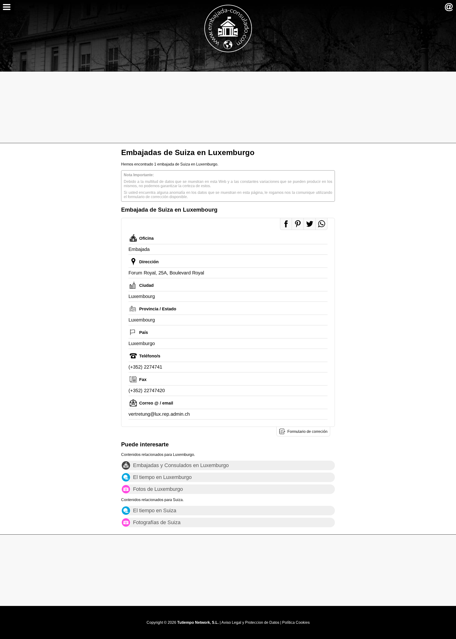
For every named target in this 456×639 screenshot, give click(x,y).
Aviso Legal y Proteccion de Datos (250, 622)
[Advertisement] (228, 107)
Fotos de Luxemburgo (158, 489)
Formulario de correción (307, 431)
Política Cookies (296, 622)
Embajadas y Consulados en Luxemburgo (181, 465)
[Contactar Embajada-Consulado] (449, 7)
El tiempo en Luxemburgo (162, 477)
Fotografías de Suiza (156, 522)
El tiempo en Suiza (154, 510)
